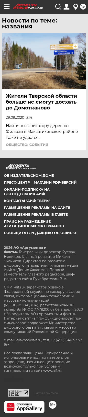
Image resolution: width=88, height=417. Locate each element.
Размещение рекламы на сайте (37, 207)
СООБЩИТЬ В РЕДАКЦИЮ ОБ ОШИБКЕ (40, 233)
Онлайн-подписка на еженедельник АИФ (27, 191)
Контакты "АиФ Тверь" (27, 201)
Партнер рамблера (46, 393)
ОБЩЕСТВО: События (27, 144)
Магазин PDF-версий (55, 182)
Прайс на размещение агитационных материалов (34, 223)
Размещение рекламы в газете (36, 214)
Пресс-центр (17, 182)
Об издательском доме (29, 175)
